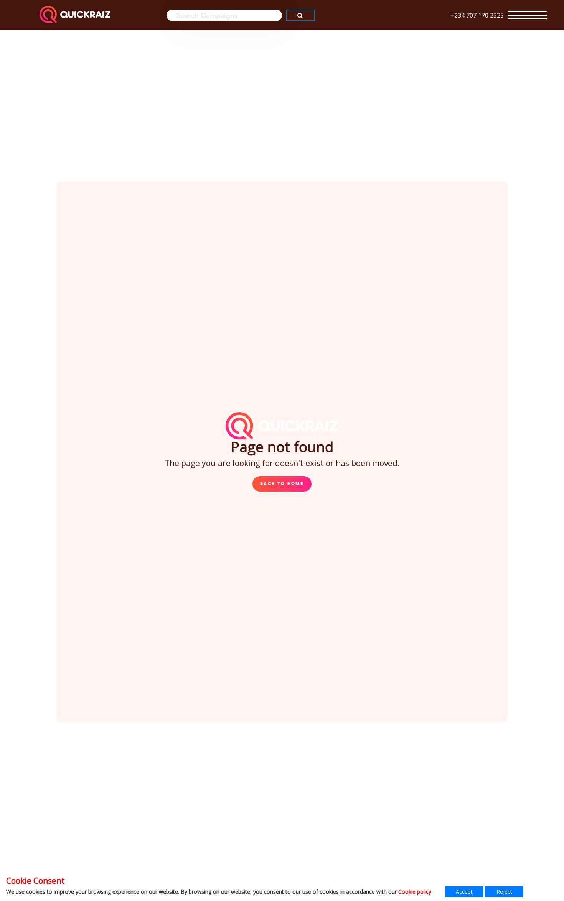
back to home (281, 483)
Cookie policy (414, 891)
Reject (504, 891)
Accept (464, 891)
